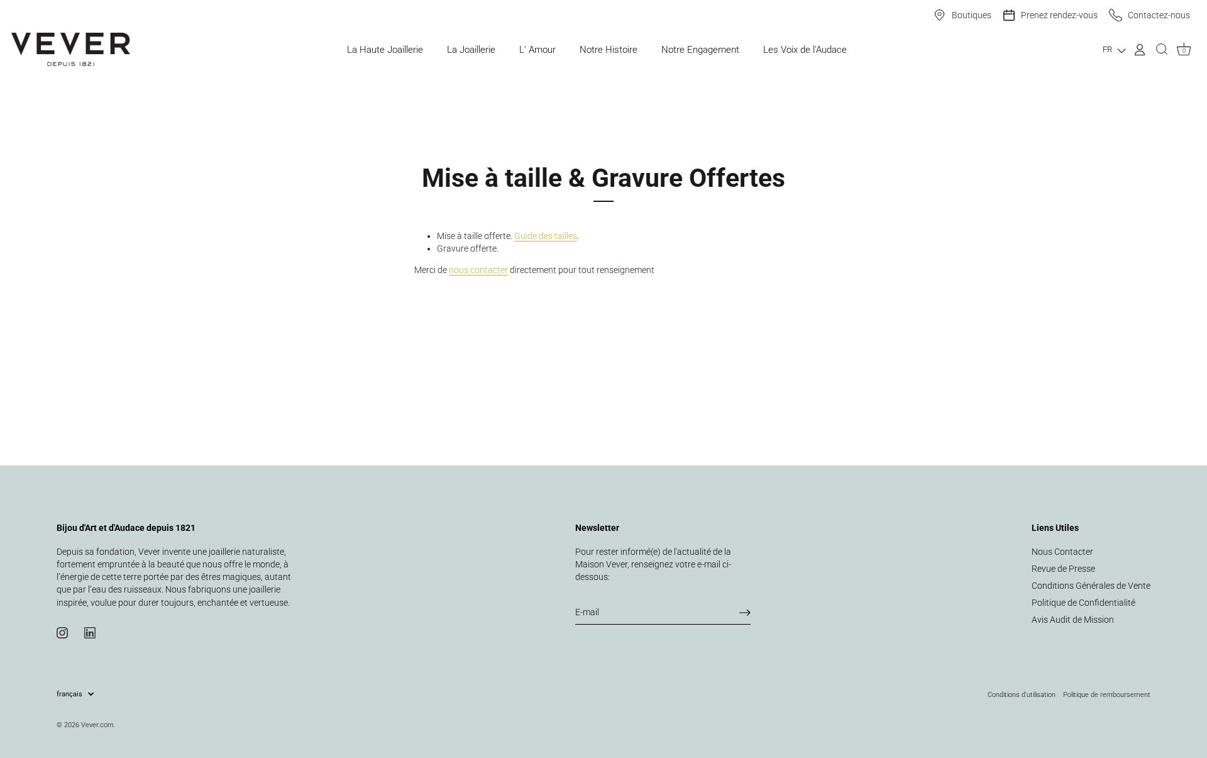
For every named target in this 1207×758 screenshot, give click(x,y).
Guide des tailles (545, 236)
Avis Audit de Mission (1073, 620)
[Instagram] (62, 632)
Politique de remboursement (1106, 694)
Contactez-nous (1159, 15)
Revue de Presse (1063, 569)
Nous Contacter (1062, 552)
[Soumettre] (745, 612)
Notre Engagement (700, 49)
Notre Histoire (608, 49)
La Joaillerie (471, 49)
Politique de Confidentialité (1083, 603)
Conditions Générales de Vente (1091, 586)
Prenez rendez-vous (1059, 15)
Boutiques (971, 15)
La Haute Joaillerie (385, 49)
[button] (1114, 49)
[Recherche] (1161, 49)
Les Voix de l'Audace (805, 49)
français (69, 693)
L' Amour (537, 49)
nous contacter (478, 270)
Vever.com (97, 724)
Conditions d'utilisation (1021, 694)
